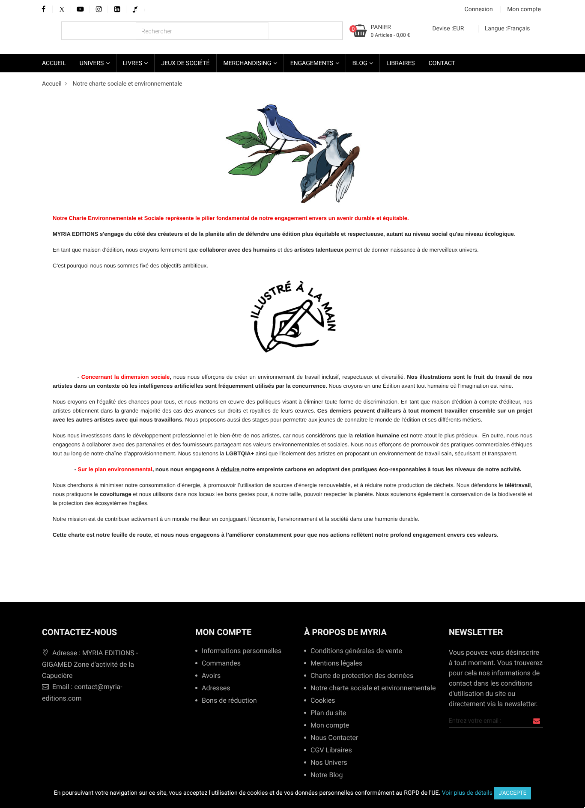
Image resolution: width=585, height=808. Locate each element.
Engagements (312, 63)
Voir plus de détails (467, 793)
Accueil (54, 63)
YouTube (80, 9)
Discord (142, 9)
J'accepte (512, 793)
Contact (442, 63)
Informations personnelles (241, 651)
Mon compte (223, 632)
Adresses (216, 688)
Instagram (99, 9)
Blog (360, 63)
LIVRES (133, 63)
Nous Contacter (334, 738)
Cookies (322, 700)
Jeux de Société (185, 63)
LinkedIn (117, 9)
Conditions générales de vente (356, 651)
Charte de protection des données (361, 676)
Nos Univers (328, 762)
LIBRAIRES (400, 63)
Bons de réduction (229, 700)
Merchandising (247, 63)
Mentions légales (336, 663)
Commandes (221, 663)
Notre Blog (326, 775)
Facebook (43, 9)
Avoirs (211, 676)
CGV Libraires (331, 750)
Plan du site (328, 713)
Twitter (62, 9)
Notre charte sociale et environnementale (369, 688)
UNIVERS (92, 63)
